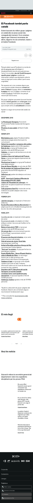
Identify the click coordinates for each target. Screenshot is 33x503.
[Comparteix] (30, 55)
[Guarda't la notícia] (25, 55)
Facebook (9, 93)
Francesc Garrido (24, 10)
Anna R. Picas (21, 432)
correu (15, 89)
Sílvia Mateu (25, 336)
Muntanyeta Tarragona (10, 122)
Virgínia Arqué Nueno (6, 336)
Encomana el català (7, 221)
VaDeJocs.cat (5, 174)
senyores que (9, 69)
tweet (17, 91)
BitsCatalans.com (7, 138)
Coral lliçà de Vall (6, 217)
